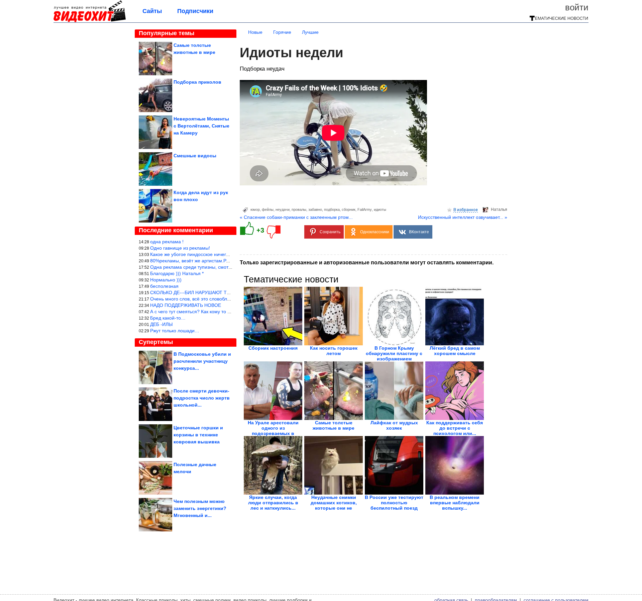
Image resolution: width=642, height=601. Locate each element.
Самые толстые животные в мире (333, 425)
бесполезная (164, 286)
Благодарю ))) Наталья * (177, 273)
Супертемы (156, 342)
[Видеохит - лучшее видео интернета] (90, 20)
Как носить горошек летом (333, 350)
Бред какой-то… (168, 318)
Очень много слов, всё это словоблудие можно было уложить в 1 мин (226, 299)
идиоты (380, 209)
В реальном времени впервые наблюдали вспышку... (454, 503)
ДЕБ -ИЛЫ (161, 324)
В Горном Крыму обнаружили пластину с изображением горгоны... (394, 356)
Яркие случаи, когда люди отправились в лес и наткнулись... (273, 503)
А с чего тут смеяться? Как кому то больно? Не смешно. (211, 311)
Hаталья (499, 209)
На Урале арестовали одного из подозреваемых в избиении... (273, 430)
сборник (348, 209)
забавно (315, 209)
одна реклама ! (167, 241)
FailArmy (364, 209)
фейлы (268, 209)
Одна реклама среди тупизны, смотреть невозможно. (209, 267)
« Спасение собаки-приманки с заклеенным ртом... (296, 217)
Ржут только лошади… (174, 330)
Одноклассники (374, 232)
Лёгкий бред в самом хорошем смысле (455, 350)
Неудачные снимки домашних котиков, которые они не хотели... (334, 505)
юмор (255, 209)
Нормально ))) (166, 279)
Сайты (152, 11)
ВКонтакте (419, 232)
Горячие (282, 32)
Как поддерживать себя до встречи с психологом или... (454, 428)
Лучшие (310, 32)
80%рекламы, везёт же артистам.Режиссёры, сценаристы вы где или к (227, 260)
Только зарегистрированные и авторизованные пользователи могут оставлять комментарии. (367, 262)
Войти (576, 7)
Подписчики (195, 11)
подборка (332, 209)
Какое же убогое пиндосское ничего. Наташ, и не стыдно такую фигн (225, 254)
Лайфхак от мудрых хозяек (394, 425)
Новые (255, 32)
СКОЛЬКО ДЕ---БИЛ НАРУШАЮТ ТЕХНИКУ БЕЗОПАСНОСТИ (217, 292)
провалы (299, 209)
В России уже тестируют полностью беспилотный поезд (394, 503)
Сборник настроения (273, 348)
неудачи (283, 209)
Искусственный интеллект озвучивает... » (462, 217)
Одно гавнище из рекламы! (180, 248)
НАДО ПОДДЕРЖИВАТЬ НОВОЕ (185, 305)
